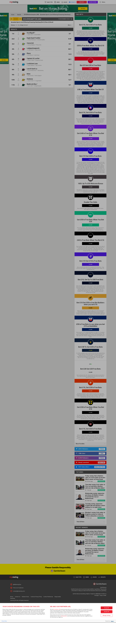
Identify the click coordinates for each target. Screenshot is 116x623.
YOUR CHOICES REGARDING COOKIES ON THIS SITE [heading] (21, 606)
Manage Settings (106, 615)
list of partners (64, 616)
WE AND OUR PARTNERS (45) (60, 606)
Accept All (106, 608)
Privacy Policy (4, 621)
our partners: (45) (57, 609)
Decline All (106, 611)
